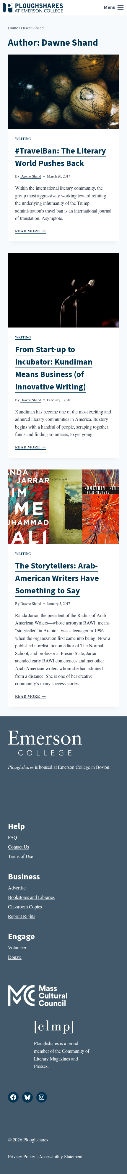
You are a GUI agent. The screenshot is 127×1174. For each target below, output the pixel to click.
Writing (23, 138)
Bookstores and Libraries (31, 897)
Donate (15, 957)
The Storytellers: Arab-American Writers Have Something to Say (57, 578)
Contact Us (18, 847)
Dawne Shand (30, 176)
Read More (30, 231)
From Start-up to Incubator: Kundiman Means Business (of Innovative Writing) (53, 368)
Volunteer (17, 947)
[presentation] (63, 92)
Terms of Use (20, 856)
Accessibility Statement (60, 1156)
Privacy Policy (21, 1156)
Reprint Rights (21, 916)
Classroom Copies (25, 906)
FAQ (12, 837)
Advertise (17, 887)
